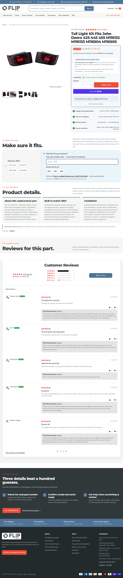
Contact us (75, 550)
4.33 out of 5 (27, 274)
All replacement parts (52, 538)
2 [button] (60, 451)
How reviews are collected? (15, 453)
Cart (117, 8)
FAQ (73, 15)
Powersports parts (51, 550)
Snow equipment (63, 15)
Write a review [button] (101, 275)
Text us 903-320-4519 (113, 15)
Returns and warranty (79, 547)
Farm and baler (40, 15)
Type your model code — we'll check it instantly (65, 157)
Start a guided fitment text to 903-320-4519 (71, 176)
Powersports (52, 15)
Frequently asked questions (81, 544)
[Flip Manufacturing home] (11, 8)
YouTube (109, 565)
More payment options (96, 104)
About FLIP (75, 553)
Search (89, 8)
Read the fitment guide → (31, 510)
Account (110, 8)
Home (4, 25)
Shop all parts (7, 15)
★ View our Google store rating (14, 552)
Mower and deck (27, 15)
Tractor (17, 15)
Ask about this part (11, 510)
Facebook (102, 565)
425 (48, 171)
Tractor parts (49, 541)
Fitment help (76, 541)
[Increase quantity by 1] (90, 85)
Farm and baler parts (51, 547)
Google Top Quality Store (107, 562)
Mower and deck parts (52, 544)
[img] (46, 297)
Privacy (20, 574)
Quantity (76, 81)
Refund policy (32, 574)
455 (61, 171)
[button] (6, 94)
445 (55, 171)
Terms (25, 574)
